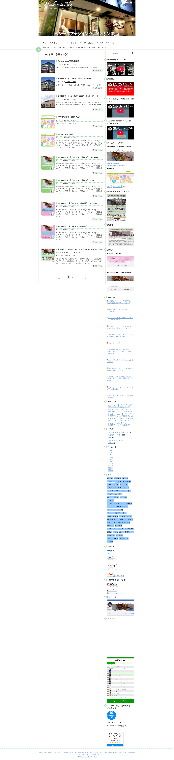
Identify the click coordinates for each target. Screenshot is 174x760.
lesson (117, 478)
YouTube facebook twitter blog (118, 432)
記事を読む (98, 70)
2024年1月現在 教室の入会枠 (69, 117)
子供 (116, 519)
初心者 (122, 516)
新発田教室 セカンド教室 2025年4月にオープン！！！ (79, 96)
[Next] (79, 277)
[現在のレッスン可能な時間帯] (48, 66)
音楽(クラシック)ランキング (115, 593)
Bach (110, 478)
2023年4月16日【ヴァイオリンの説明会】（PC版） (77, 180)
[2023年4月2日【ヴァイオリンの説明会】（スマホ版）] (48, 209)
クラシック (111, 487)
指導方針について (76, 43)
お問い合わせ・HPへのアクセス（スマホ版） (82, 47)
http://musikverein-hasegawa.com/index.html (116, 164)
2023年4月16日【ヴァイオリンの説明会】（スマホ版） (78, 157)
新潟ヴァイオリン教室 (115, 522)
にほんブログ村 (112, 553)
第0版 (95, 757)
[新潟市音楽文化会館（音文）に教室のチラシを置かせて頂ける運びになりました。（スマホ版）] (48, 255)
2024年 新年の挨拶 (65, 134)
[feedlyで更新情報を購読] (127, 2)
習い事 (119, 535)
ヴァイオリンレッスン (115, 510)
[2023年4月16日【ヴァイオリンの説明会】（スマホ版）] (48, 163)
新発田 (118, 525)
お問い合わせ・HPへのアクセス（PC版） (55, 47)
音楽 (110, 541)
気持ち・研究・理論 (114, 440)
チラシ (110, 491)
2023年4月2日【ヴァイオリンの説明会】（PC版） (76, 226)
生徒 (121, 532)
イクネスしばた (113, 484)
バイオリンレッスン (114, 494)
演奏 (115, 532)
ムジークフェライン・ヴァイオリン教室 (115, 736)
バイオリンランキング (113, 586)
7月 (111, 452)
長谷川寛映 (123, 538)
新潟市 (127, 522)
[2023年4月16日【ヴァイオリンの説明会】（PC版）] (48, 186)
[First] (61, 277)
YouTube (110, 481)
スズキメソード (123, 487)
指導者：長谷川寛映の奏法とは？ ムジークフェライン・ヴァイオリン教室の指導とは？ (120, 351)
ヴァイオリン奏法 (114, 343)
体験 (124, 513)
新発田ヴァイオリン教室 (115, 529)
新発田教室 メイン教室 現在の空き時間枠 (74, 78)
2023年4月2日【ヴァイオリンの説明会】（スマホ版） (78, 203)
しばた (119, 481)
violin (125, 478)
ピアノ (110, 500)
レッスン (111, 506)
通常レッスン (112, 538)
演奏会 (110, 443)
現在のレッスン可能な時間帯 (68, 61)
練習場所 (111, 535)
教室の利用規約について (91, 43)
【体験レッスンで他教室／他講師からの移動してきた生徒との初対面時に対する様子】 (120, 378)
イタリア (123, 484)
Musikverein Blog (56, 4)
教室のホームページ (103, 47)
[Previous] (65, 277)
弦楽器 (123, 519)
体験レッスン (112, 516)
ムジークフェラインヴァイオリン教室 (119, 503)
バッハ (123, 497)
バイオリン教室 (113, 497)
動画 (129, 516)
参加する (132, 698)
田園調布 (129, 532)
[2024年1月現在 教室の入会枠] (48, 122)
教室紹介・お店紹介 (70, 64)
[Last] (83, 277)
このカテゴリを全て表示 (120, 697)
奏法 (110, 519)
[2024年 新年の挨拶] (48, 140)
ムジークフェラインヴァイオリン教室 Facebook (120, 613)
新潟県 (110, 525)
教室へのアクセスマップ (107, 43)
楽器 (109, 437)
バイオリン (126, 491)
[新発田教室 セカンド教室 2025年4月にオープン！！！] (48, 101)
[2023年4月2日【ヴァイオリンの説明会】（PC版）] (48, 232)
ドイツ (117, 491)
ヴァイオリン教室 (113, 513)
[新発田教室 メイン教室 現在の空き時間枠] (48, 84)
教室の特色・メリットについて (59, 43)
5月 (111, 454)
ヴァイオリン (122, 506)
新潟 (130, 519)
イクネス (127, 481)
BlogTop (45, 43)
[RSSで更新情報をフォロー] (130, 2)
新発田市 (129, 529)
